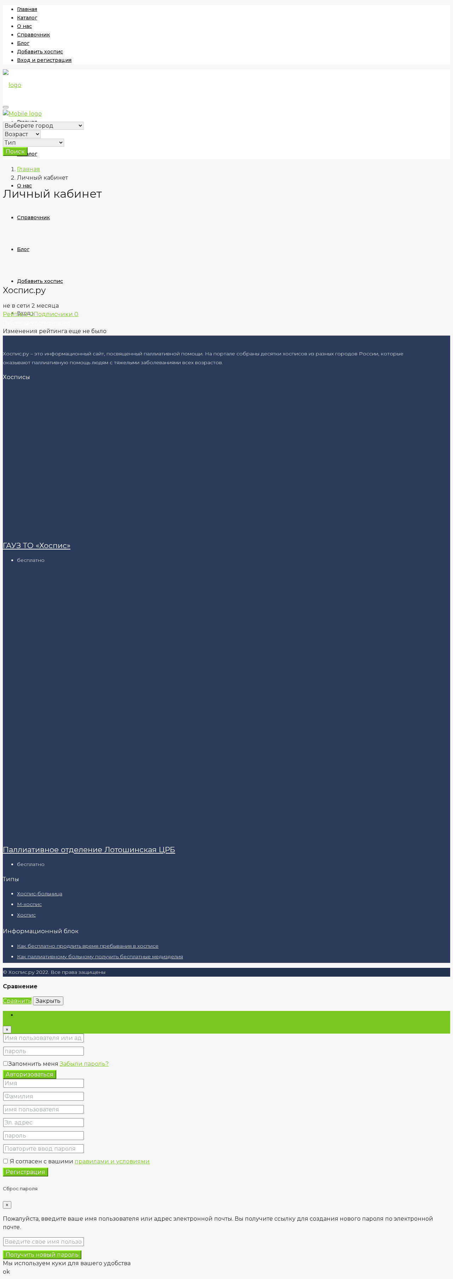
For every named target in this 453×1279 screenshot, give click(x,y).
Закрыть (48, 1001)
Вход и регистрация (44, 60)
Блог (23, 43)
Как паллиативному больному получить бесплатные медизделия (100, 956)
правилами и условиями (112, 1161)
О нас (24, 26)
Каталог (27, 17)
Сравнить (17, 1001)
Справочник (33, 34)
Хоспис (26, 915)
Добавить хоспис (40, 51)
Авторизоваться (29, 1074)
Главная (27, 9)
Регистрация (25, 1172)
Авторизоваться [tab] (41, 1015)
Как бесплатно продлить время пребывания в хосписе (88, 946)
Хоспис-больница (39, 893)
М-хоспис (29, 904)
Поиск (15, 151)
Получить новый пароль (42, 1254)
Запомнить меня (34, 1063)
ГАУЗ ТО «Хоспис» (36, 545)
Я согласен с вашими (79, 1161)
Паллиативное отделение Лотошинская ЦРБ (89, 849)
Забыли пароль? (84, 1063)
